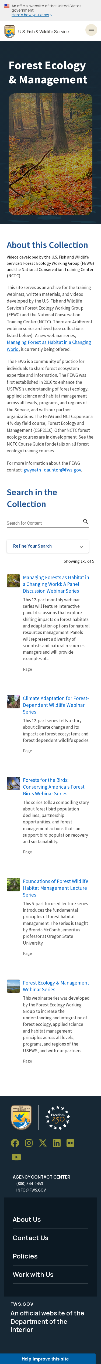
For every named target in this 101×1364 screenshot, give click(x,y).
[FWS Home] (9, 31)
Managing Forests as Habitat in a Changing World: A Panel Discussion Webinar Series (56, 584)
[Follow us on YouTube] (18, 1157)
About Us (27, 1219)
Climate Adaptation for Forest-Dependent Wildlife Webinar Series (56, 705)
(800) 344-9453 (29, 1183)
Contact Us (30, 1237)
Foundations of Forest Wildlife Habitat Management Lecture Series (55, 888)
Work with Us (33, 1274)
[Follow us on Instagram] (30, 1143)
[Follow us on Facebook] (17, 1143)
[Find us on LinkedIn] (58, 1143)
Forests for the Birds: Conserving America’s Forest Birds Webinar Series (54, 787)
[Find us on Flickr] (72, 1143)
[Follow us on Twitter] (45, 1143)
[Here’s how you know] (50, 10)
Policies (25, 1255)
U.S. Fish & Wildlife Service (43, 32)
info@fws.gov (31, 1190)
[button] (48, 546)
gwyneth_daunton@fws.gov (52, 470)
